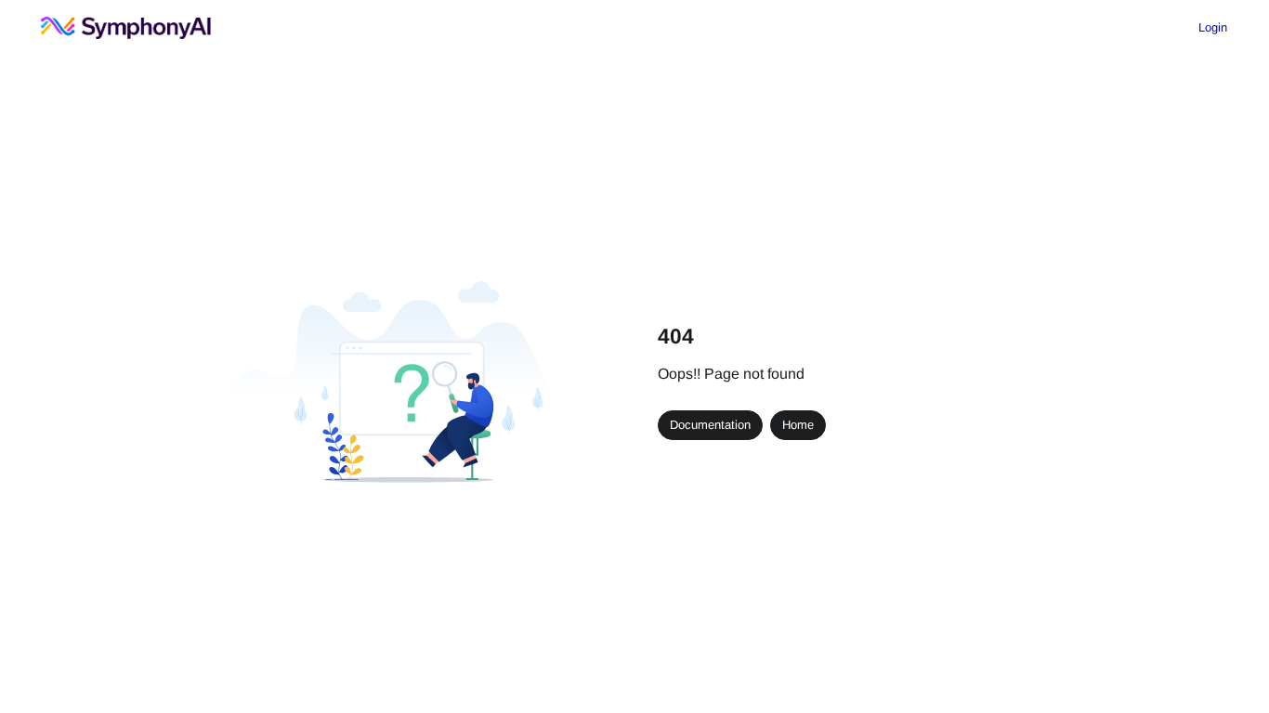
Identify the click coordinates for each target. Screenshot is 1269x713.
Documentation (710, 425)
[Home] (126, 28)
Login (1212, 27)
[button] (1221, 663)
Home (798, 425)
